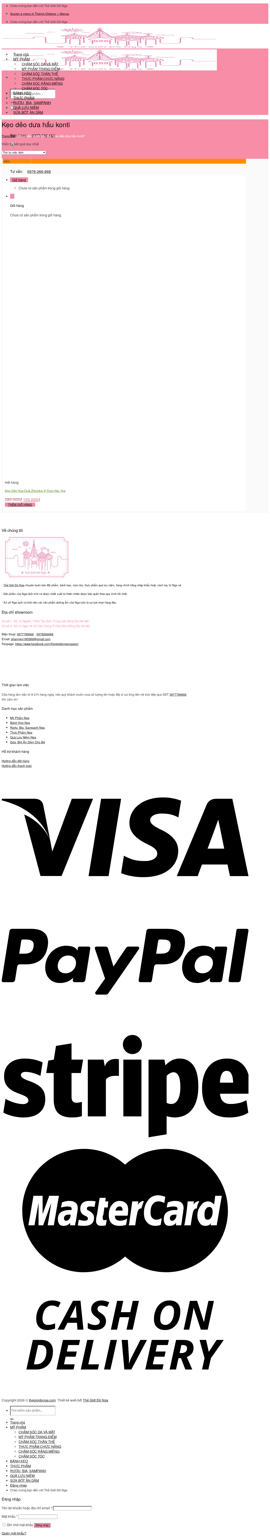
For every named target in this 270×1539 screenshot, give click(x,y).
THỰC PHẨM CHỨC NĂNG (40, 1446)
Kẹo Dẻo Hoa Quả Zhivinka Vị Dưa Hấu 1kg (35, 490)
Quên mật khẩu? (14, 1533)
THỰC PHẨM (20, 1466)
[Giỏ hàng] (12, 196)
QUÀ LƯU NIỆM (22, 1475)
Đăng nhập (42, 1525)
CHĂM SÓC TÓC (35, 88)
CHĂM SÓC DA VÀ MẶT (37, 1432)
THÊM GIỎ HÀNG (20, 505)
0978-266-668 (39, 171)
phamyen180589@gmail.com (30, 639)
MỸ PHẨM (18, 1427)
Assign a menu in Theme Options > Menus (39, 13)
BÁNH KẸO (19, 1461)
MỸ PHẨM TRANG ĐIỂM (38, 1436)
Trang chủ (8, 136)
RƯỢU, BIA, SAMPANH (28, 1470)
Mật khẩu (10, 1516)
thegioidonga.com (42, 1400)
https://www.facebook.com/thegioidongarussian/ (47, 643)
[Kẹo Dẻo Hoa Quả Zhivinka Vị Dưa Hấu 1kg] (31, 477)
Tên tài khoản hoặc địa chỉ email (27, 1507)
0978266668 (44, 634)
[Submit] (12, 1419)
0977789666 (25, 634)
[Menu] (12, 77)
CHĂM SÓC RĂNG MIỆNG (39, 1451)
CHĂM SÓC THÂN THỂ (37, 1441)
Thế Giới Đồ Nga (95, 1400)
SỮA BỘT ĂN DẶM (28, 112)
